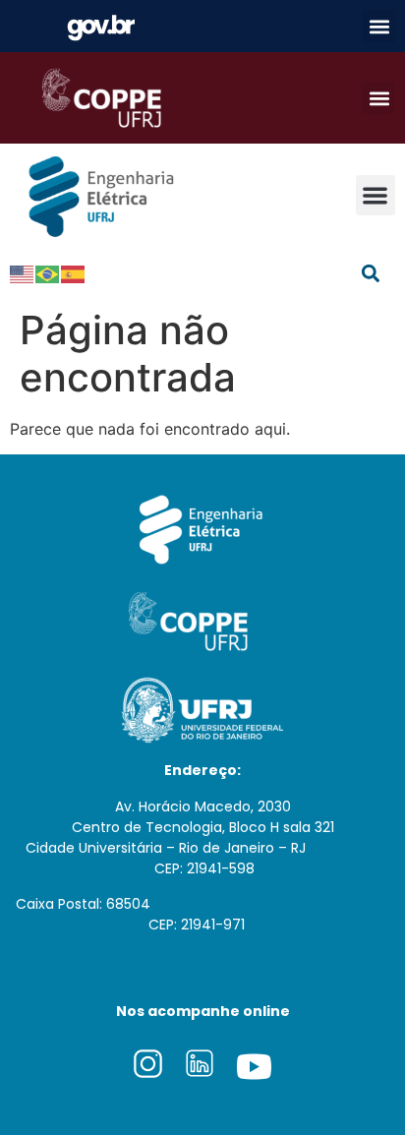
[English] (22, 273)
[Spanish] (74, 273)
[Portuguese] (48, 273)
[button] (379, 26)
